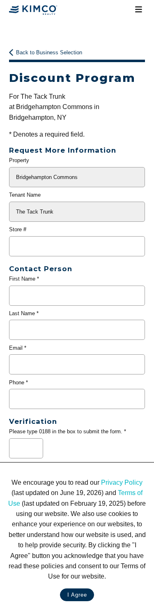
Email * (17, 348)
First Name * (24, 279)
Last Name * (24, 313)
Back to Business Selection (49, 52)
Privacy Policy (122, 482)
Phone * (18, 382)
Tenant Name (25, 195)
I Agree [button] (77, 595)
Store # (17, 229)
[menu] (139, 9)
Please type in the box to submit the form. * (67, 431)
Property (19, 160)
